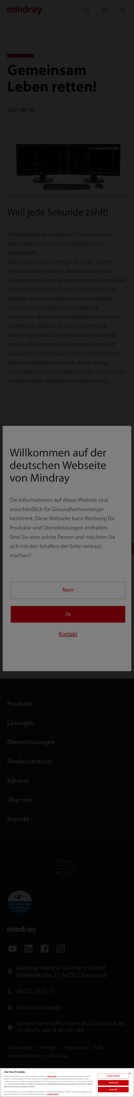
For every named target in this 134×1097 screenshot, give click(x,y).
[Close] (130, 1073)
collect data (51, 1076)
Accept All (113, 1089)
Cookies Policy (52, 1094)
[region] (67, 1082)
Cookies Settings (113, 1076)
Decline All (113, 1083)
